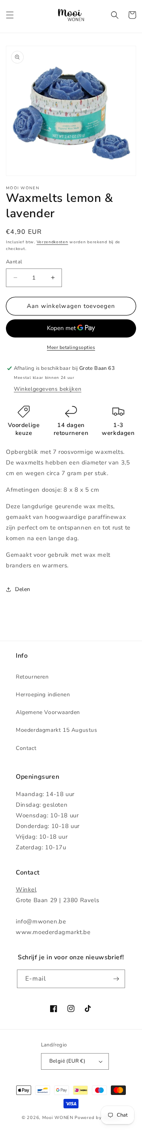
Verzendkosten (52, 242)
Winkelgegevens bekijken (47, 389)
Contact (26, 748)
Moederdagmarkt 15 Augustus (56, 730)
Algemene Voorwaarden (48, 712)
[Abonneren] (116, 979)
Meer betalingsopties (71, 347)
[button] (10, 15)
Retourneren (32, 677)
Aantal (14, 261)
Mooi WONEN (57, 1118)
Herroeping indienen (43, 694)
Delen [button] (22, 589)
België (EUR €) (67, 1061)
